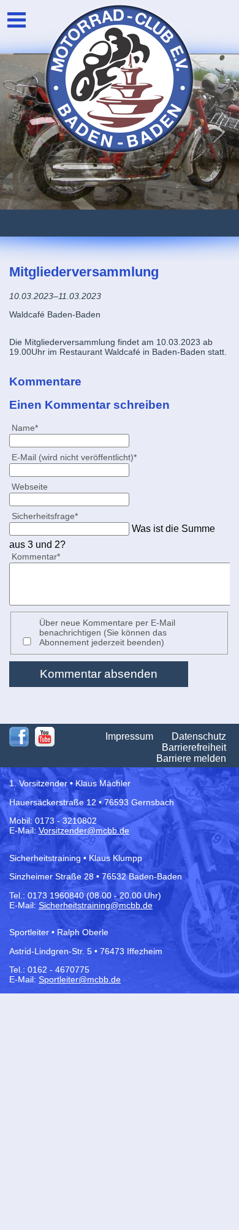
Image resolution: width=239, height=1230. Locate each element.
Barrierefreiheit (194, 747)
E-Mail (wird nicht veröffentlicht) (74, 457)
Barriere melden (191, 758)
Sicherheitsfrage (44, 516)
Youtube (45, 736)
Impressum (129, 736)
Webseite (30, 487)
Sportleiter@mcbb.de (80, 979)
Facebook (19, 736)
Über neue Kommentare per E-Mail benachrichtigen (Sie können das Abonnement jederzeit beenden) (107, 632)
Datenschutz (199, 736)
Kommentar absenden (98, 673)
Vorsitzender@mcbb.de (84, 830)
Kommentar (35, 556)
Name (29, 427)
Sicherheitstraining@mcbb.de (96, 905)
